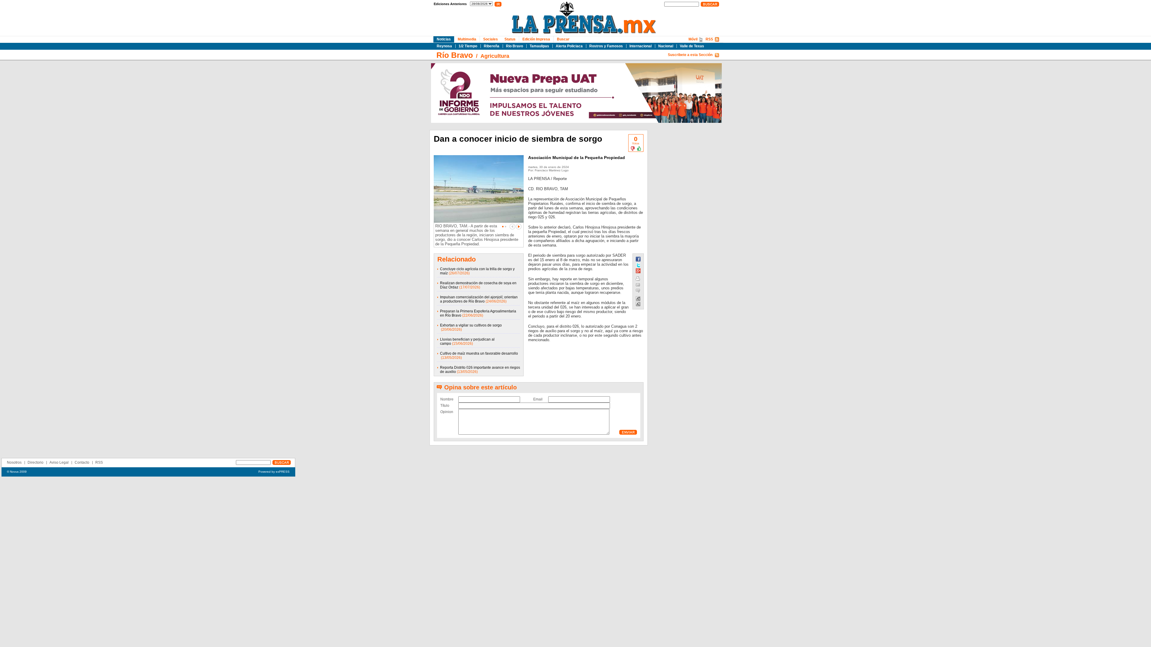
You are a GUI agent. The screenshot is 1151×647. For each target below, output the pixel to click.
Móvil (693, 39)
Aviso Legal (59, 462)
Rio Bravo (514, 46)
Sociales (490, 39)
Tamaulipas (539, 46)
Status (510, 39)
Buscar (563, 39)
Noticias (444, 39)
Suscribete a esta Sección (690, 55)
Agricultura (494, 56)
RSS (709, 39)
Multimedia (467, 39)
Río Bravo (454, 55)
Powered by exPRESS (274, 471)
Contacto (82, 462)
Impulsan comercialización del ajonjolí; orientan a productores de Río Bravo (479, 299)
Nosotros (14, 462)
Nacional (665, 46)
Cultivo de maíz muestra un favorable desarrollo (479, 353)
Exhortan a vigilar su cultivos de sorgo (471, 325)
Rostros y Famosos (606, 46)
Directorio (35, 462)
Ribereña (491, 46)
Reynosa (444, 46)
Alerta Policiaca (569, 46)
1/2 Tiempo (468, 46)
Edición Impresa (536, 39)
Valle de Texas (692, 46)
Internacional (640, 46)
